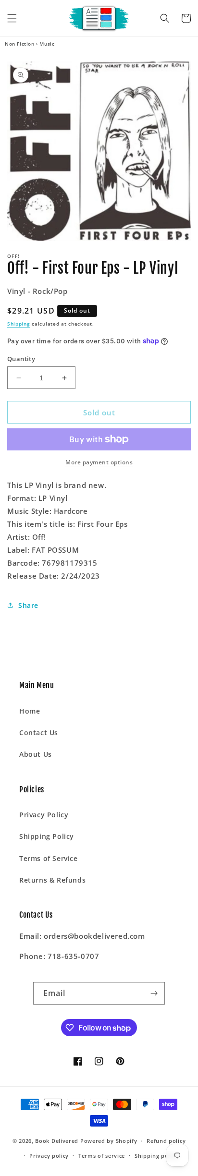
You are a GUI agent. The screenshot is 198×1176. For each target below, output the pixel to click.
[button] (12, 18)
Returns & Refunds (52, 880)
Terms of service (101, 1155)
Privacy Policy (43, 814)
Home (29, 710)
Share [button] (28, 605)
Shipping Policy (46, 836)
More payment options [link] (99, 462)
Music (46, 43)
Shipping (18, 323)
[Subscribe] (153, 993)
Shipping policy (156, 1155)
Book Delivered (56, 1140)
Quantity (21, 358)
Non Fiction (20, 43)
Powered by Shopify (108, 1140)
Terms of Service (48, 858)
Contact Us (38, 732)
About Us (35, 754)
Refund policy (166, 1140)
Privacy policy (49, 1155)
